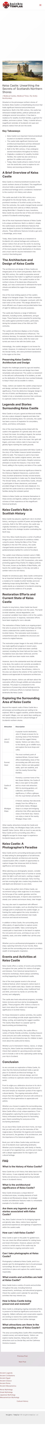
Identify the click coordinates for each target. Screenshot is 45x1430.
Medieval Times (23, 96)
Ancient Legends (6, 1373)
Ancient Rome (5, 1383)
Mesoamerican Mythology (9, 1397)
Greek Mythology (6, 1392)
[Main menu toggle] (40, 5)
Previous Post (22, 1356)
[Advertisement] (22, 33)
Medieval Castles (9, 96)
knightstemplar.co (30, 1415)
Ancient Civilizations (7, 1375)
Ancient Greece (6, 1381)
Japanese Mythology (7, 1395)
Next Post (22, 1362)
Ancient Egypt (5, 1378)
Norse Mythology (6, 1389)
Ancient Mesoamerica (8, 1386)
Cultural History (22, 1401)
